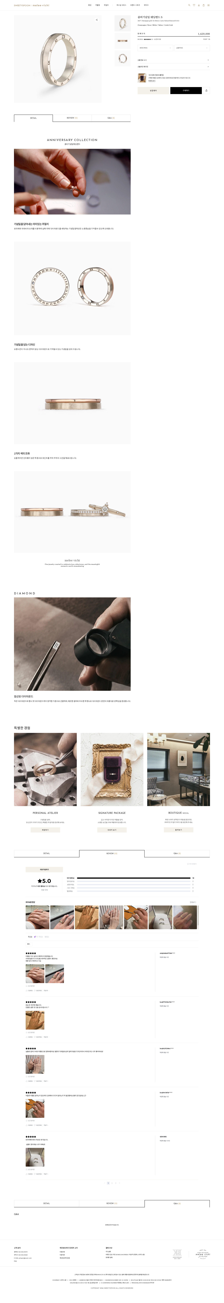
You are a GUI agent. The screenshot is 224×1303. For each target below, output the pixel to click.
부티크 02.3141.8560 (20, 1255)
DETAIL (33, 118)
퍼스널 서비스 (121, 5)
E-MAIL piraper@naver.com (23, 1258)
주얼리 (106, 5)
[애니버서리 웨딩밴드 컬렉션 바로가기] (177, 1254)
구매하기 (186, 90)
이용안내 (62, 1252)
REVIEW (72, 118)
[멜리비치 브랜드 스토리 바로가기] (203, 1254)
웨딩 (89, 5)
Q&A (111, 118)
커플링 (97, 5)
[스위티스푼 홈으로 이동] (31, 5)
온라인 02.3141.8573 (20, 1252)
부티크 (146, 5)
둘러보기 (178, 830)
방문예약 (153, 90)
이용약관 (62, 1255)
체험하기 (45, 830)
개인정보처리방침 (65, 1258)
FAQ (15, 1261)
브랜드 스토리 (135, 5)
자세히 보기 (151, 81)
